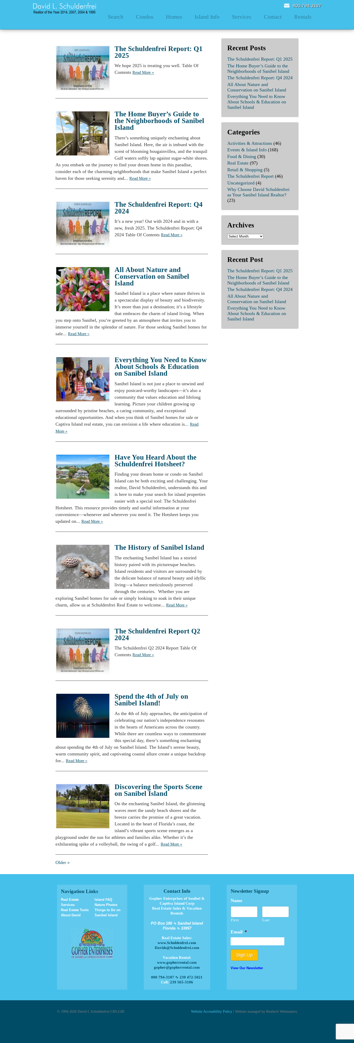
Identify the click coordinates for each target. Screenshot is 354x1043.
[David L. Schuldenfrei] (64, 8)
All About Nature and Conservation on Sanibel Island (152, 276)
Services (241, 16)
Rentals (302, 16)
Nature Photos (106, 905)
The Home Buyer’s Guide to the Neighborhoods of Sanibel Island (159, 120)
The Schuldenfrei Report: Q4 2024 (159, 208)
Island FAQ (103, 900)
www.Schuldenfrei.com (177, 943)
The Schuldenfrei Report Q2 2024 (157, 634)
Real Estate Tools (75, 910)
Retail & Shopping (245, 169)
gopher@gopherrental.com (177, 967)
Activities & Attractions (249, 143)
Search (115, 16)
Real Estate (238, 163)
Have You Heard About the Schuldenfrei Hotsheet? (155, 460)
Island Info (207, 16)
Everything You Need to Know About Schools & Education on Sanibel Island (161, 366)
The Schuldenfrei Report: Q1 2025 (159, 52)
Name (236, 900)
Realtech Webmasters (281, 1011)
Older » (62, 862)
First (235, 920)
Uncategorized (240, 182)
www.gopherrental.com (177, 962)
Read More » (143, 72)
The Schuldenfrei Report (250, 176)
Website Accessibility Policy (211, 1011)
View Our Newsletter (247, 968)
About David (71, 915)
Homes (174, 16)
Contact (273, 16)
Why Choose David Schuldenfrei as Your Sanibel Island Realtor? (258, 192)
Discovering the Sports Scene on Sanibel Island (158, 790)
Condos (144, 16)
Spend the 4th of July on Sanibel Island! (151, 699)
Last (266, 920)
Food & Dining (241, 156)
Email (286, 6)
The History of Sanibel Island (159, 547)
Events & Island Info (247, 149)
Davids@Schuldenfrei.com (177, 948)
